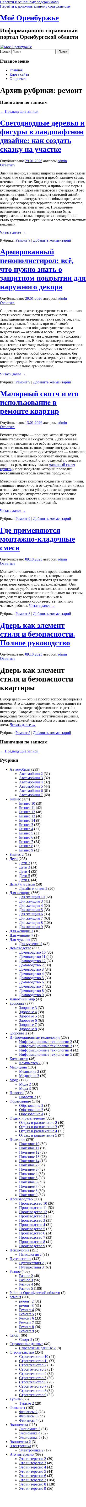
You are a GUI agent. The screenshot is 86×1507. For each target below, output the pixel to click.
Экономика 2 (20, 1442)
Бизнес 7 (26, 842)
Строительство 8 (32, 1391)
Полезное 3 (28, 1169)
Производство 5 (32, 1229)
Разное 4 (26, 1284)
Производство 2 (32, 1216)
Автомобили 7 (31, 795)
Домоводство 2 (31, 965)
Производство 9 (32, 1246)
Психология (19, 1250)
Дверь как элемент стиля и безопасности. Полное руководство (37, 634)
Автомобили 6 (31, 791)
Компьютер (19, 1059)
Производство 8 (32, 1242)
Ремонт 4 (26, 1310)
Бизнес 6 (26, 837)
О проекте (18, 79)
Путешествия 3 (31, 1267)
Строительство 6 (32, 1382)
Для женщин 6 (31, 914)
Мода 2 (25, 1084)
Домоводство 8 (31, 991)
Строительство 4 (32, 1374)
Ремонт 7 (26, 1322)
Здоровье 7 (28, 1025)
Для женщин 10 (32, 897)
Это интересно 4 (32, 1467)
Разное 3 (26, 1280)
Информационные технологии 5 (45, 1054)
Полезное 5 (28, 1178)
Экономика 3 (29, 1429)
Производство (21, 1199)
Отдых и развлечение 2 (38, 1122)
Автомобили (20, 769)
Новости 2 (27, 1097)
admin (62, 161)
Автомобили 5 (31, 786)
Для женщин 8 (31, 923)
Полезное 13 (29, 1157)
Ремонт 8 (23, 614)
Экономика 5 (29, 1437)
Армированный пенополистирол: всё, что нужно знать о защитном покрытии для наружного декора (43, 269)
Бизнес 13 (27, 816)
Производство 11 (33, 1208)
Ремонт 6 (26, 1318)
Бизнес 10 (27, 803)
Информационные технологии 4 (45, 1050)
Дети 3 (24, 867)
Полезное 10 (29, 1144)
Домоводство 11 (32, 957)
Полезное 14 (29, 1161)
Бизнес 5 (26, 833)
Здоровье (17, 1003)
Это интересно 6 (32, 1476)
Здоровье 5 (28, 1016)
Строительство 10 (33, 1357)
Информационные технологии (35, 1037)
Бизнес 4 (26, 829)
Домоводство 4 (31, 974)
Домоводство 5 (31, 978)
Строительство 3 (32, 1369)
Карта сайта (19, 74)
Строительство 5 (32, 1378)
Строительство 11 (33, 1361)
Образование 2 (31, 1105)
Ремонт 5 (26, 1314)
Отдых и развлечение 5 (38, 1135)
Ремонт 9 (23, 240)
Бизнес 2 (17, 854)
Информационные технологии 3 (45, 1046)
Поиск (5, 51)
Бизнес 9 (26, 850)
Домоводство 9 (31, 995)
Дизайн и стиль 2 (33, 888)
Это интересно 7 (32, 1480)
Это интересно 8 (32, 1484)
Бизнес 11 (27, 808)
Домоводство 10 (32, 952)
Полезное (17, 1140)
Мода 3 (25, 1088)
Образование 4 (31, 1114)
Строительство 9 (32, 1395)
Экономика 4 (29, 1433)
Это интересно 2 (32, 1459)
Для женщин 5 (31, 910)
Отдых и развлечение (27, 1118)
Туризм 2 (26, 1403)
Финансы (17, 1408)
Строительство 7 (32, 1386)
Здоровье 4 (28, 1012)
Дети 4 (24, 871)
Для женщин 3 (31, 901)
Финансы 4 (28, 1420)
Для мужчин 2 (30, 944)
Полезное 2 (28, 1165)
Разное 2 (26, 1276)
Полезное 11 (29, 1148)
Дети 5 (24, 876)
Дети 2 (24, 863)
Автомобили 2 (31, 774)
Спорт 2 (25, 1340)
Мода (14, 1080)
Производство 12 (33, 1212)
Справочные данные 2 (37, 1348)
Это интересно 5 (32, 1471)
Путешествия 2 (31, 1263)
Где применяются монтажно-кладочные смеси (37, 539)
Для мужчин (20, 940)
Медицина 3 (29, 1076)
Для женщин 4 (31, 905)
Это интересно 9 (32, 1488)
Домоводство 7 (31, 986)
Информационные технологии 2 (45, 1042)
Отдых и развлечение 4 (38, 1131)
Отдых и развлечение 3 (38, 1127)
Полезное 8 (28, 1191)
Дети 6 (24, 880)
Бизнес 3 (26, 825)
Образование (20, 1101)
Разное (15, 1271)
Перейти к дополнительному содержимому (35, 6)
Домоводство (20, 948)
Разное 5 (26, 1288)
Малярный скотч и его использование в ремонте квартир (39, 402)
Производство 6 (32, 1233)
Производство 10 (33, 1203)
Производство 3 (32, 1220)
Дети (14, 859)
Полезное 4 (28, 1174)
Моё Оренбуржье (29, 17)
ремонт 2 (26, 1301)
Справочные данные (26, 1344)
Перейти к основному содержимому (29, 2)
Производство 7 (32, 1237)
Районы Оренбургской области (35, 1293)
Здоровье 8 (28, 1029)
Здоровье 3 (28, 1008)
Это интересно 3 (32, 1463)
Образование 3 (31, 1110)
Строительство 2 (32, 1365)
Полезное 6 (28, 1182)
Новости (17, 1093)
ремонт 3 (26, 1305)
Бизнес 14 (27, 820)
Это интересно (22, 1454)
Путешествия (20, 1259)
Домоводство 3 (31, 969)
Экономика (19, 1425)
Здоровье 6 (28, 1020)
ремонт (15, 1297)
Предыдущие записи (19, 111)
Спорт (15, 1335)
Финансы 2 (28, 1412)
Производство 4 (32, 1225)
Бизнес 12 (27, 812)
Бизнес (15, 799)
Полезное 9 (28, 1195)
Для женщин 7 (31, 918)
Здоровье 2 (18, 1033)
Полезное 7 (28, 1186)
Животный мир (22, 999)
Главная (16, 70)
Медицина (18, 1067)
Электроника (20, 1446)
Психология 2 (30, 1254)
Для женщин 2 (21, 931)
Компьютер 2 (30, 1063)
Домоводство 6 (31, 982)
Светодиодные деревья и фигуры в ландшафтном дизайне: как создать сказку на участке (42, 136)
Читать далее (13, 232)
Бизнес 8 (26, 846)
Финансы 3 (28, 1416)
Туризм (16, 1399)
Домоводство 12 (32, 961)
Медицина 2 (29, 1071)
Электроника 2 (31, 1450)
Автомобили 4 (31, 782)
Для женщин (20, 893)
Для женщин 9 (31, 927)
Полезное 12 (29, 1152)
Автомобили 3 (31, 778)
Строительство (22, 1352)
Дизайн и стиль (22, 884)
